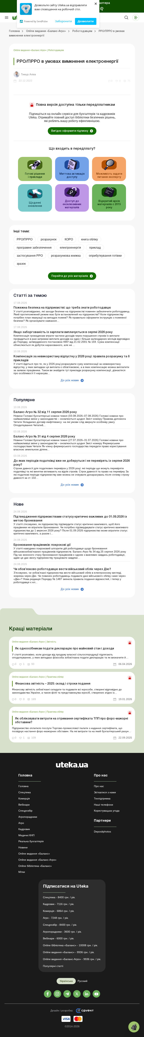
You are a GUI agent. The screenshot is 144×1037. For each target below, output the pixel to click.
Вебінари (24, 804)
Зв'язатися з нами (105, 792)
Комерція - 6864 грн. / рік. (58, 910)
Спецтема (24, 792)
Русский (82, 980)
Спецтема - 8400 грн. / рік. (59, 897)
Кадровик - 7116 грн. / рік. (58, 904)
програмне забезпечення (34, 247)
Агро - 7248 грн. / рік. (56, 917)
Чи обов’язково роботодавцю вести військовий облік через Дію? (62, 569)
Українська (66, 980)
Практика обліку (55, 677)
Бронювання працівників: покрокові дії (42, 545)
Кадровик (24, 829)
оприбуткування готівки (105, 255)
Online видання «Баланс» (34, 853)
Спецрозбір (25, 810)
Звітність (51, 641)
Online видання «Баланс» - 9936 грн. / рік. (68, 952)
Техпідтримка (102, 798)
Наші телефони (103, 804)
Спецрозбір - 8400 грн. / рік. (60, 924)
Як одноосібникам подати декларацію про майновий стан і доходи (64, 648)
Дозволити (86, 21)
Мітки (21, 871)
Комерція (24, 798)
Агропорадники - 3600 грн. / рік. (62, 931)
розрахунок (48, 239)
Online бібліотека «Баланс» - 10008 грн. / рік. (70, 945)
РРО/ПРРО (24, 239)
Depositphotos (102, 831)
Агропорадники (27, 816)
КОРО (69, 239)
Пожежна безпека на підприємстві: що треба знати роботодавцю (62, 308)
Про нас (99, 786)
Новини (23, 847)
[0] (134, 1027)
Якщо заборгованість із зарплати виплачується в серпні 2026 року (63, 332)
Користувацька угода (106, 810)
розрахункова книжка (66, 255)
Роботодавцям (56, 50)
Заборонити (63, 21)
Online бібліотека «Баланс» (35, 865)
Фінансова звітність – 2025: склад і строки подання (52, 683)
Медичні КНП (26, 835)
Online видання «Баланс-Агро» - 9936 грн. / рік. (72, 959)
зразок (21, 263)
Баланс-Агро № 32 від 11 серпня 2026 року (45, 412)
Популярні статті (53, 966)
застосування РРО (30, 255)
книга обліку (89, 239)
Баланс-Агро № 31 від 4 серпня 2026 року (44, 436)
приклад (95, 247)
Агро (21, 822)
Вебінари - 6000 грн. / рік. (58, 938)
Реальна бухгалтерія (31, 841)
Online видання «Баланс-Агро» (30, 50)
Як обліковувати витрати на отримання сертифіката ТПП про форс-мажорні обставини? (71, 720)
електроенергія (70, 247)
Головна (23, 786)
